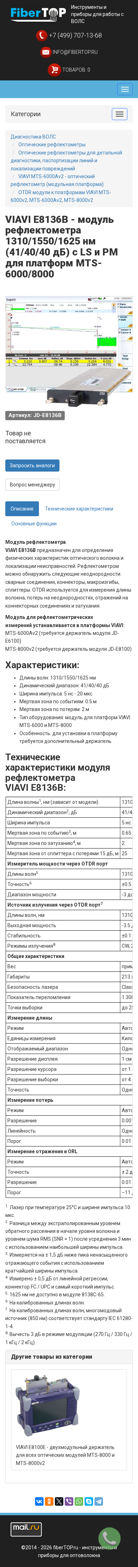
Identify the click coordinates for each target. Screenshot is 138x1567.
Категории (26, 114)
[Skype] (89, 1501)
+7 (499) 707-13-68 (74, 35)
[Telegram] (98, 1501)
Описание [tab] (22, 509)
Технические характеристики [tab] (79, 509)
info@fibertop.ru (75, 52)
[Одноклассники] (49, 1501)
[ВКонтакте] (39, 1501)
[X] (59, 1501)
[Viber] (69, 1501)
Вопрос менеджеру (32, 484)
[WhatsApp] (79, 1501)
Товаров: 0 (75, 70)
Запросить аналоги (32, 465)
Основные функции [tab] (34, 523)
